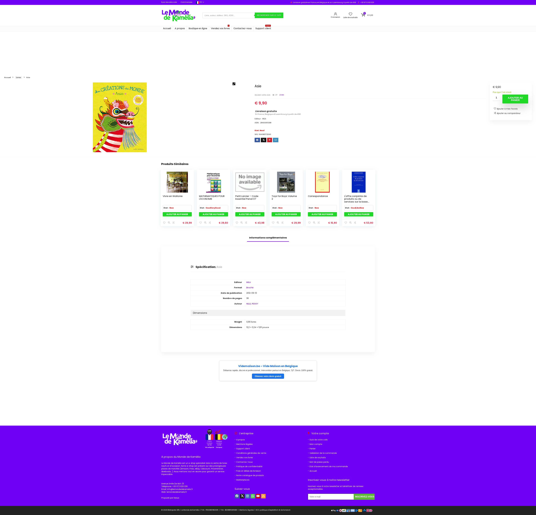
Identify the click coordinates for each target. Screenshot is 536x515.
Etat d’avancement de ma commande (329, 466)
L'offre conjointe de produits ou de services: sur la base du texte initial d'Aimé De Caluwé (356, 201)
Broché (249, 287)
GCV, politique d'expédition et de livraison (272, 510)
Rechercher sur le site (269, 15)
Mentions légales (244, 444)
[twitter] (242, 496)
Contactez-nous (243, 28)
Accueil (167, 28)
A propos (180, 28)
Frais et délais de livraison (248, 471)
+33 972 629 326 (367, 2)
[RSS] (263, 496)
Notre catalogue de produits (250, 475)
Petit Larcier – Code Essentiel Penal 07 (246, 197)
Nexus (176, 498)
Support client (263, 28)
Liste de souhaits (318, 457)
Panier (313, 448)
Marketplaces (242, 479)
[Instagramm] (247, 496)
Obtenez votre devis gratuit (268, 376)
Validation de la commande (323, 453)
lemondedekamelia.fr (177, 492)
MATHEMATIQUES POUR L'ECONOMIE (212, 197)
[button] (234, 83)
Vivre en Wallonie (173, 196)
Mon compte (316, 444)
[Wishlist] (350, 14)
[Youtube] (258, 496)
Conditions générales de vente (251, 453)
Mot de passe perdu (319, 462)
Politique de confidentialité (249, 466)
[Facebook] (237, 496)
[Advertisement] (268, 52)
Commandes (186, 2)
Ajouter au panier (515, 99)
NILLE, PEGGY (252, 303)
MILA (248, 282)
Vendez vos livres (220, 28)
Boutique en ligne (198, 28)
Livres (18, 77)
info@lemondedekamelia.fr (180, 489)
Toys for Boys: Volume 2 (284, 197)
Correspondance (318, 196)
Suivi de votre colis (169, 2)
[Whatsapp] (253, 496)
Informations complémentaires (268, 237)
